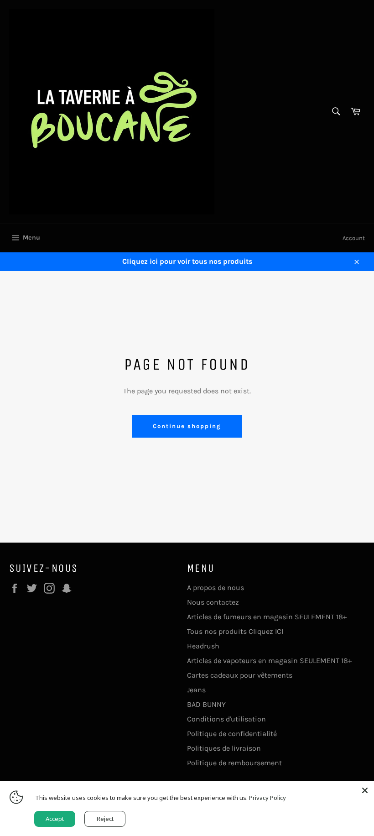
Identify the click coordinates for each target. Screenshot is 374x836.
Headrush (203, 646)
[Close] (364, 790)
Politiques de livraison (224, 748)
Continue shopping (187, 426)
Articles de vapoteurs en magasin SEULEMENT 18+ (269, 660)
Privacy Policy (267, 798)
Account (354, 238)
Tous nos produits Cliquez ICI (235, 631)
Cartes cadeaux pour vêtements (239, 675)
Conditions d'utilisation (226, 719)
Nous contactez (213, 602)
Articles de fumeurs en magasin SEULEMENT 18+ (267, 616)
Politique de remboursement (234, 762)
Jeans (196, 689)
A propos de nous (215, 587)
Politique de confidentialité (232, 733)
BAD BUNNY (206, 704)
